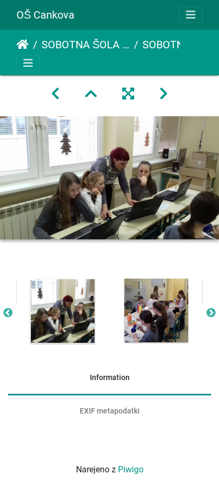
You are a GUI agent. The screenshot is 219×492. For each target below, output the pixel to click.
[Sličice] (91, 94)
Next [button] (211, 313)
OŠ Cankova (45, 14)
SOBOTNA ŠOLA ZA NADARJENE (85, 44)
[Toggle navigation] (191, 15)
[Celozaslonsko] (128, 94)
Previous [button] (8, 313)
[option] (63, 311)
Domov (22, 45)
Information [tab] (110, 377)
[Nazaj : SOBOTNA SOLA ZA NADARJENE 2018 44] (55, 94)
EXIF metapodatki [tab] (110, 411)
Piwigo (131, 469)
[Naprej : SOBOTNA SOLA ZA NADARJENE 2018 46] (164, 94)
